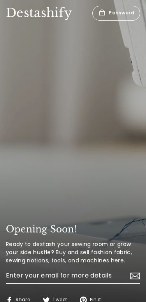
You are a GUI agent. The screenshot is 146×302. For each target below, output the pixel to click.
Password (121, 12)
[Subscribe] (134, 276)
